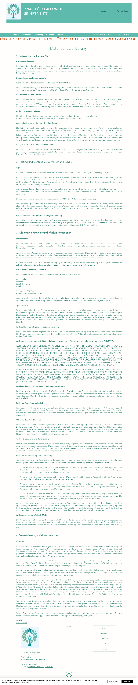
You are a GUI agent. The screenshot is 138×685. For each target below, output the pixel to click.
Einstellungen (113, 681)
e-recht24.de (21, 623)
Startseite (104, 628)
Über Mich (104, 644)
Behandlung (104, 638)
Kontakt (104, 649)
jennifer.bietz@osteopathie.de (103, 35)
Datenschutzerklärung (21, 682)
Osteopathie (104, 633)
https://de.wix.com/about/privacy (81, 199)
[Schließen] (135, 681)
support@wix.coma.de (32, 293)
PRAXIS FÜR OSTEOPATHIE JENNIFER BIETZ (44, 11)
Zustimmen (127, 681)
